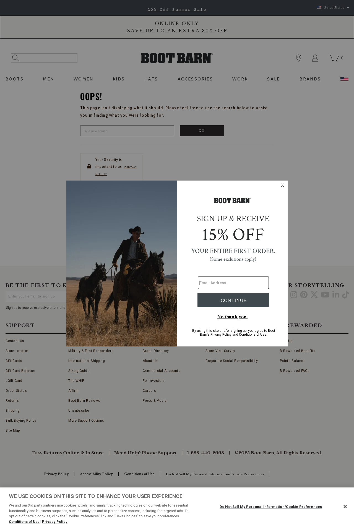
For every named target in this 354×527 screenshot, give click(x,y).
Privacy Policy (54, 521)
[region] (177, 507)
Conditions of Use (24, 521)
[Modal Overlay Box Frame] (177, 263)
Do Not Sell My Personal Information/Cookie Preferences (271, 507)
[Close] (345, 506)
